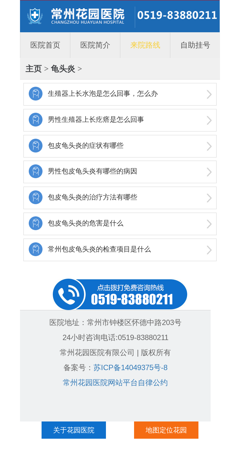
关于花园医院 (73, 430)
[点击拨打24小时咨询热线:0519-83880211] (120, 293)
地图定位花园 (166, 430)
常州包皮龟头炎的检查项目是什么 (99, 249)
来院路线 (145, 45)
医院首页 (45, 45)
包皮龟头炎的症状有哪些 (85, 145)
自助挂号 (195, 45)
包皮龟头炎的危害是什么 (85, 223)
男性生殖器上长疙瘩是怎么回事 (96, 119)
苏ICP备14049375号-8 (130, 367)
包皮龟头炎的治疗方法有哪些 (92, 197)
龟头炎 (63, 68)
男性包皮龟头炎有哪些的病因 (92, 171)
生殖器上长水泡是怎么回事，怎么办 (103, 93)
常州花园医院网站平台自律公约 (115, 382)
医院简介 (95, 45)
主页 (34, 68)
